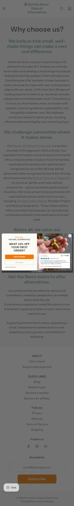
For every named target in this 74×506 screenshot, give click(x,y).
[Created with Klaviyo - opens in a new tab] (37, 271)
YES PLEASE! (19, 257)
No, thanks (19, 262)
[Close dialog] (69, 235)
